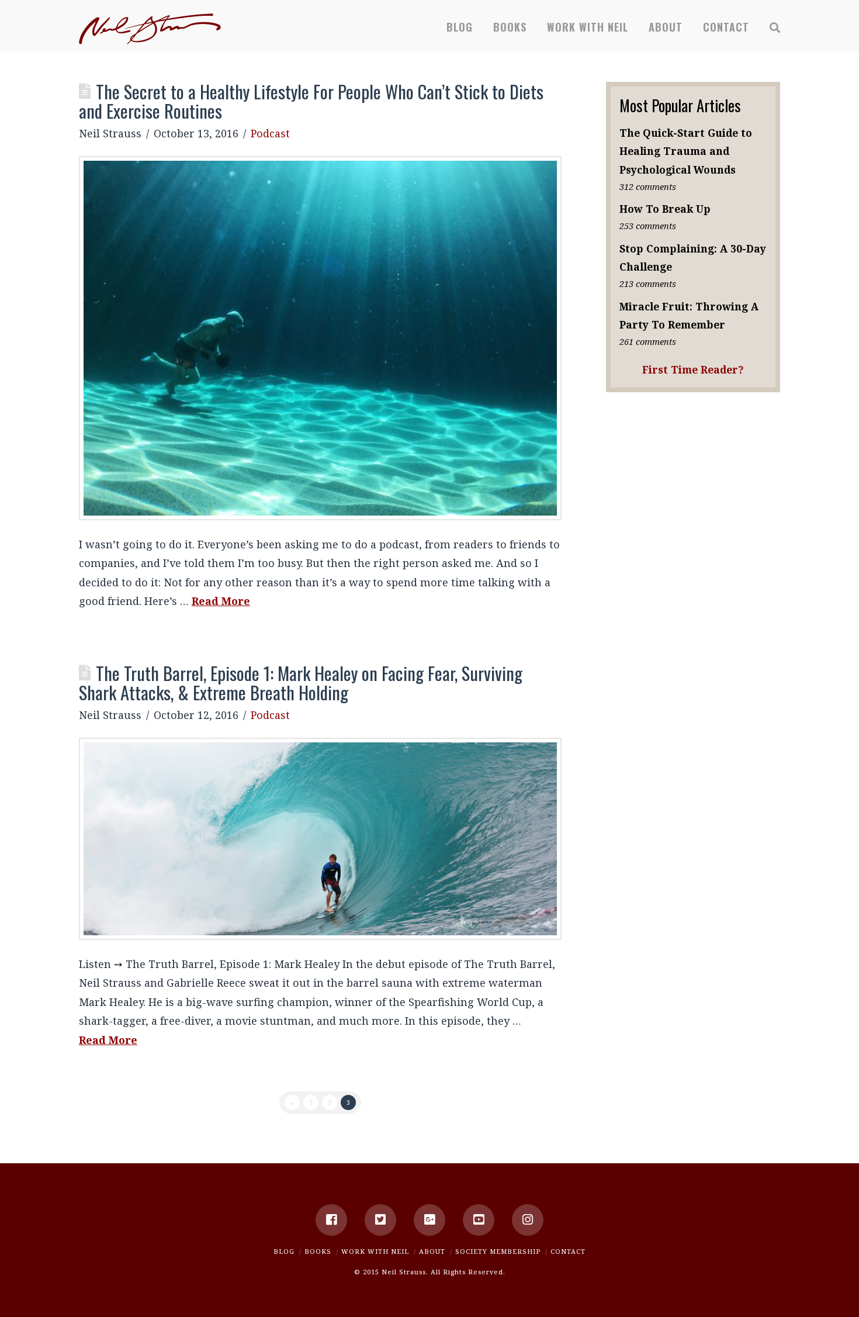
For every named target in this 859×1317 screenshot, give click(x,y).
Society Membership (498, 1251)
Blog (284, 1251)
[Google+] (429, 1220)
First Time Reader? (693, 369)
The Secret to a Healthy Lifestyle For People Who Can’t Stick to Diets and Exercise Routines (311, 101)
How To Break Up (665, 209)
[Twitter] (380, 1220)
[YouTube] (478, 1220)
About (432, 1251)
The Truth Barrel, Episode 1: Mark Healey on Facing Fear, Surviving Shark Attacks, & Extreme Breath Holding (300, 682)
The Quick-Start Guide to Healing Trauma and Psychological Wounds (685, 151)
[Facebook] (331, 1220)
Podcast (270, 133)
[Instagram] (527, 1220)
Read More (221, 601)
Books (317, 1251)
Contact (568, 1251)
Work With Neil (375, 1251)
